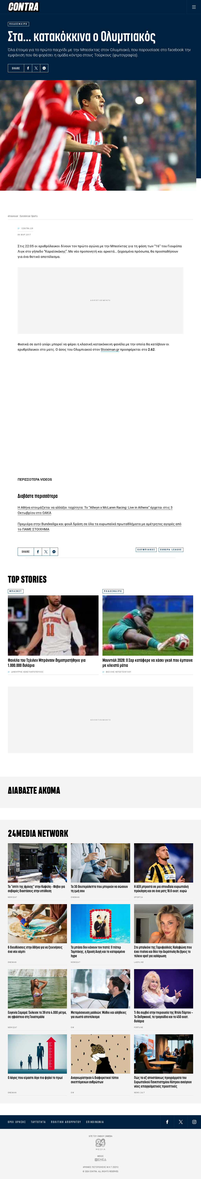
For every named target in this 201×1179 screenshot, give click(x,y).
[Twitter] (36, 68)
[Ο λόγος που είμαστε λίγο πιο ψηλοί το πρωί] (37, 1054)
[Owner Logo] (100, 1144)
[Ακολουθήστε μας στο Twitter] (181, 1122)
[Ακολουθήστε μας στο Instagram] (194, 1122)
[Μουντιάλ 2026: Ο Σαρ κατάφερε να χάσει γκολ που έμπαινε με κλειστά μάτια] (147, 625)
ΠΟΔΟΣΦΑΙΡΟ (113, 591)
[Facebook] (28, 68)
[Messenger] (44, 68)
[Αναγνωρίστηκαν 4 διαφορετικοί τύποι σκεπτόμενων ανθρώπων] (100, 1054)
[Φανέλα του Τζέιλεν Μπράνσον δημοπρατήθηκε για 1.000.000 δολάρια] (53, 625)
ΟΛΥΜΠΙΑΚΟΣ (146, 549)
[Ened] (100, 1159)
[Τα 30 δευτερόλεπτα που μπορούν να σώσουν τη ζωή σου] (100, 863)
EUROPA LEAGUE (171, 549)
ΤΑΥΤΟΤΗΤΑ (38, 1122)
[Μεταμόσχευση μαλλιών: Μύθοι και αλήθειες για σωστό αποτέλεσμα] (100, 988)
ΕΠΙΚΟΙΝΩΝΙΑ (95, 1122)
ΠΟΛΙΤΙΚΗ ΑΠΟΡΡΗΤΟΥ (66, 1122)
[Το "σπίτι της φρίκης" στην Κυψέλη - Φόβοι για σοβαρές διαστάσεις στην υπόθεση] (37, 863)
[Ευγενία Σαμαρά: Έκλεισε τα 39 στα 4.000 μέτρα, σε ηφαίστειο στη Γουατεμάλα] (37, 988)
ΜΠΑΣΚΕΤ (15, 591)
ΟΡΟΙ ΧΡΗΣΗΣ (17, 1122)
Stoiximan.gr (110, 349)
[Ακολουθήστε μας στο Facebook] (167, 1122)
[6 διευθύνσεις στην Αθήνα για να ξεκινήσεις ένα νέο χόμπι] (37, 923)
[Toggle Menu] (194, 7)
